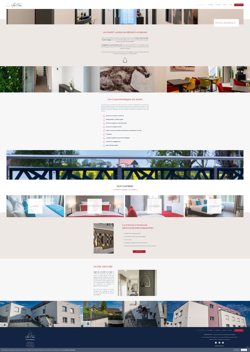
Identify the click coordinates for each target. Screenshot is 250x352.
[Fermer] (248, 350)
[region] (35, 206)
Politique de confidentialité (70, 350)
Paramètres (236, 350)
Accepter (244, 350)
